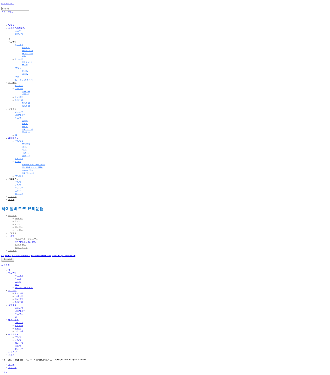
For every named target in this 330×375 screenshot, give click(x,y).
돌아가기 (8, 259)
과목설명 (26, 94)
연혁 (24, 56)
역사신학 (19, 188)
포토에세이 (20, 115)
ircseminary (70, 255)
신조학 (18, 161)
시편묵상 (12, 196)
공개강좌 (26, 132)
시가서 (25, 150)
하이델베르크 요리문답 (32, 167)
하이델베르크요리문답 (41, 255)
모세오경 (26, 144)
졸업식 (25, 126)
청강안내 (26, 106)
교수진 (25, 65)
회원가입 (19, 34)
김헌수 (8, 255)
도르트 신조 (27, 170)
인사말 (25, 71)
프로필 (25, 74)
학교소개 (19, 44)
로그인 (18, 31)
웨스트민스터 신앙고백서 (33, 164)
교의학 (18, 191)
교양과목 (19, 176)
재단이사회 (27, 62)
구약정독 (19, 141)
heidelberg (57, 255)
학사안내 (12, 82)
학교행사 (19, 118)
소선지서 (26, 156)
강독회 (25, 120)
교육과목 (26, 91)
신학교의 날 (27, 129)
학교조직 (19, 59)
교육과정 (19, 88)
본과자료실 (13, 179)
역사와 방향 (27, 50)
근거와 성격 (27, 53)
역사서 (25, 147)
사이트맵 (5, 265)
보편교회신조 (28, 173)
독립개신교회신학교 (21, 255)
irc (63, 255)
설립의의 (26, 47)
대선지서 (26, 153)
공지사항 (19, 112)
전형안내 (26, 103)
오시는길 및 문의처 (24, 80)
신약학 (18, 185)
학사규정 (19, 97)
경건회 (11, 199)
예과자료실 (13, 138)
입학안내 (19, 100)
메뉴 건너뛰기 (7, 3)
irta (2, 255)
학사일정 (19, 85)
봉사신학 (19, 193)
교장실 (18, 68)
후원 (17, 77)
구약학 (18, 182)
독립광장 (12, 109)
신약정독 (19, 158)
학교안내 (12, 42)
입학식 (25, 123)
